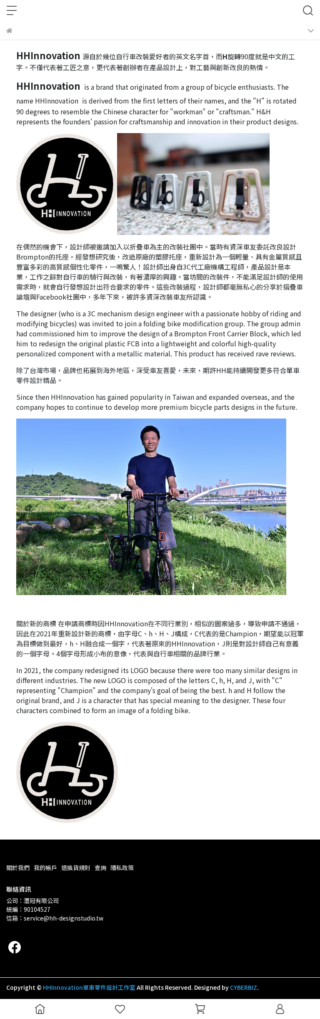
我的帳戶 (45, 867)
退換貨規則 (75, 867)
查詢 (100, 867)
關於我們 (18, 867)
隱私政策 (122, 867)
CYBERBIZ (243, 987)
